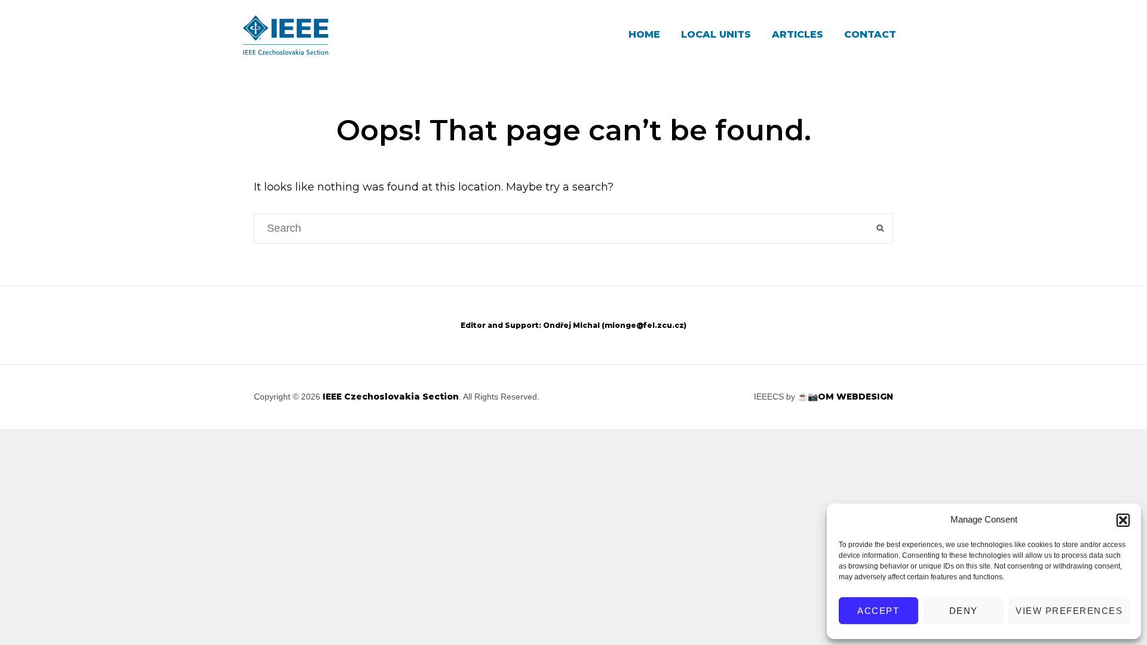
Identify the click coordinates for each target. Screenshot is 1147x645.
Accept (878, 611)
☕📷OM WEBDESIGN (845, 396)
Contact (870, 34)
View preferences (1069, 611)
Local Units (716, 34)
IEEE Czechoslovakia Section (391, 396)
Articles (797, 34)
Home (644, 34)
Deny (963, 611)
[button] (1123, 520)
